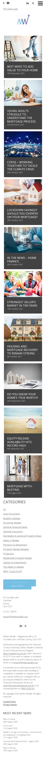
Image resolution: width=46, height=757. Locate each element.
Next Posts (17, 586)
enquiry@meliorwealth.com (15, 616)
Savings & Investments (14, 562)
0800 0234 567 (28, 688)
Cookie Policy (9, 701)
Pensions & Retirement (15, 544)
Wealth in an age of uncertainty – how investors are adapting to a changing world (22, 733)
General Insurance (13, 531)
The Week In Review (13, 566)
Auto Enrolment (11, 513)
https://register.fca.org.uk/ (14, 653)
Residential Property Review (17, 558)
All (4, 509)
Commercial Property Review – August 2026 (21, 741)
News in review (9, 719)
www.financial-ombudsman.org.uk (18, 685)
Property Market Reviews (16, 549)
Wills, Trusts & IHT (12, 571)
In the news (8, 725)
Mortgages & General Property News (22, 535)
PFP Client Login (10, 8)
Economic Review (12, 522)
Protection (8, 553)
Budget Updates (11, 518)
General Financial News (15, 527)
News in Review (11, 540)
